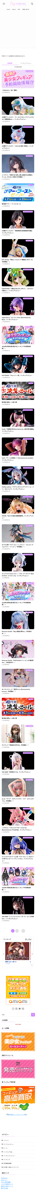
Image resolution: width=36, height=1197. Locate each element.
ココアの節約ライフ (7, 1184)
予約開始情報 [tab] (18, 67)
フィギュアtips (7, 1152)
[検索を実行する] (33, 1014)
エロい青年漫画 (5, 1182)
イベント (6, 1140)
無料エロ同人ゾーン (7, 1186)
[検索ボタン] (32, 4)
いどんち (7, 963)
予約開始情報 (7, 1163)
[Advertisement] (18, 30)
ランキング (6, 1159)
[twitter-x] (13, 1008)
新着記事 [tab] (9, 63)
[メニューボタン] (4, 4)
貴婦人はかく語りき (11, 962)
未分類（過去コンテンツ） (11, 1167)
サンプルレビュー (8, 1144)
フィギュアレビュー (9, 1156)
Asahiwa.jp (4, 1178)
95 (23, 931)
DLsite (28, 939)
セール (5, 1148)
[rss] (23, 1008)
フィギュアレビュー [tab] (26, 63)
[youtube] (19, 1008)
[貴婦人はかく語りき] (17, 951)
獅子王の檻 (4, 1188)
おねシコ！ (4, 1180)
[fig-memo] (18, 4)
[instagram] (16, 1008)
